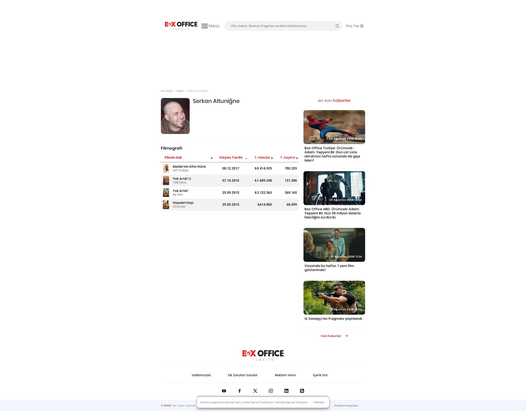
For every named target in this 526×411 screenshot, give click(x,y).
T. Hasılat (262, 157)
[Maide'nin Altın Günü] (166, 168)
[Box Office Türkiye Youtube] (223, 390)
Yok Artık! (180, 191)
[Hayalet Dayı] (166, 204)
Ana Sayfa (167, 90)
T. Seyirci (287, 157)
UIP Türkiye (180, 170)
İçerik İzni (320, 375)
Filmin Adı (173, 157)
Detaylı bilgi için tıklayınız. (291, 402)
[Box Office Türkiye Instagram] (270, 390)
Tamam (318, 402)
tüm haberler (331, 336)
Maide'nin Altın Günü (189, 166)
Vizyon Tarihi (230, 157)
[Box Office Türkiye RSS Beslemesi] (302, 390)
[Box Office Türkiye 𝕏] (255, 390)
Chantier (179, 206)
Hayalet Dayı (183, 203)
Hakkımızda (201, 375)
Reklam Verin (285, 375)
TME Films (180, 182)
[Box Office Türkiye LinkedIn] (286, 390)
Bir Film (178, 195)
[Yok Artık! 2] (166, 180)
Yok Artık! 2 (182, 179)
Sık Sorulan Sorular (243, 375)
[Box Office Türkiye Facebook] (239, 390)
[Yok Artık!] (166, 192)
